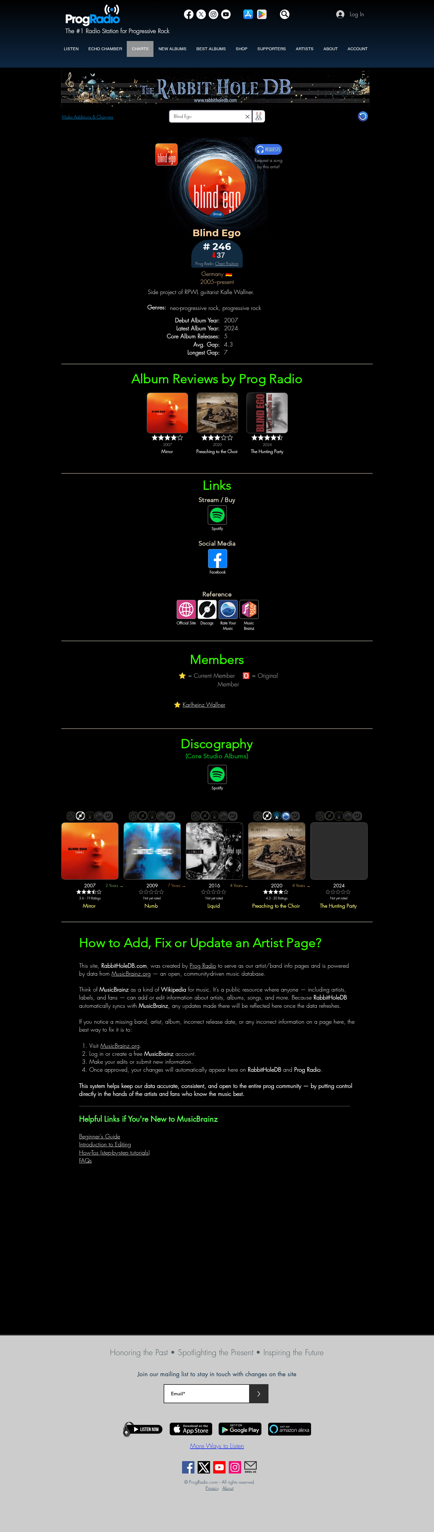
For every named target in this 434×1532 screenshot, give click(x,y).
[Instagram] (213, 14)
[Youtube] (219, 1467)
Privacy (212, 1488)
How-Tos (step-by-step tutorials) (114, 1152)
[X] (201, 14)
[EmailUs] (250, 1467)
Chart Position (226, 263)
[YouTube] (226, 14)
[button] (284, 14)
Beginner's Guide (99, 1136)
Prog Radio (203, 965)
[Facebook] (188, 14)
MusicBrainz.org (131, 973)
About (228, 1488)
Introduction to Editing (105, 1144)
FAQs (85, 1160)
